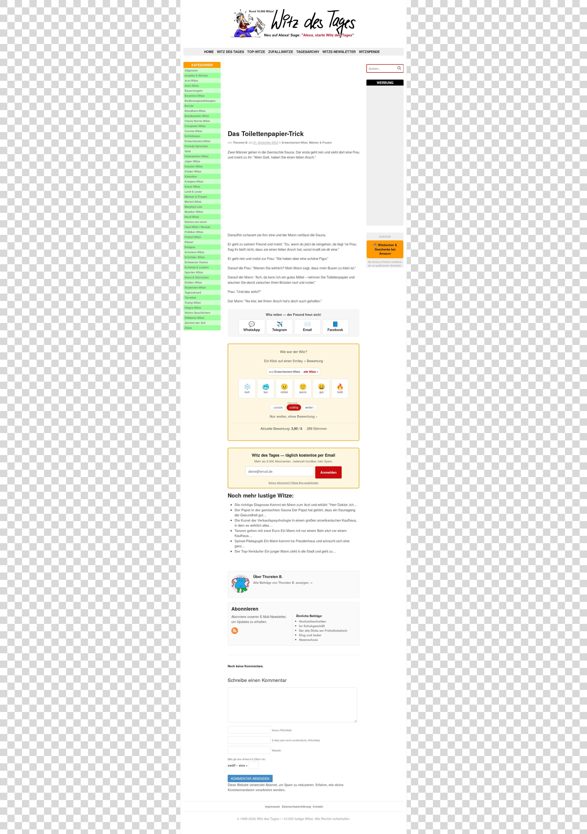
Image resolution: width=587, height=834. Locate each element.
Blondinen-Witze (195, 111)
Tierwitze (190, 297)
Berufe (189, 106)
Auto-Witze (192, 85)
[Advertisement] (294, 94)
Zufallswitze (280, 51)
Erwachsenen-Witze (295, 142)
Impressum (272, 806)
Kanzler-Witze (194, 166)
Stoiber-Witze (193, 282)
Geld (188, 151)
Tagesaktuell (193, 292)
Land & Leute (193, 191)
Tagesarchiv (307, 51)
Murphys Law (193, 207)
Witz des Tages (230, 51)
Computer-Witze (195, 126)
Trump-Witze (193, 302)
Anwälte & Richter (196, 75)
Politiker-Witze (194, 232)
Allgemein (191, 70)
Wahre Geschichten (197, 313)
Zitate (188, 328)
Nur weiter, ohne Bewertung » (293, 416)
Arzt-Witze (191, 80)
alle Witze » (311, 372)
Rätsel (189, 242)
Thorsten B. (240, 142)
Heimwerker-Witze (197, 156)
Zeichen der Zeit (195, 323)
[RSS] (235, 630)
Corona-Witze (193, 131)
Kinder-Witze (193, 171)
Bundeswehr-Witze (197, 116)
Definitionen (192, 136)
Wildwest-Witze (194, 318)
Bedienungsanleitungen (200, 101)
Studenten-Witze (195, 287)
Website (276, 750)
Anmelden (328, 472)
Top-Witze (256, 51)
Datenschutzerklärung (296, 806)
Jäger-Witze (192, 161)
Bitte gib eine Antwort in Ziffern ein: (247, 759)
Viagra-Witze (193, 308)
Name (282, 730)
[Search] (399, 68)
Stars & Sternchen (197, 277)
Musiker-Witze (194, 212)
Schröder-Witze (195, 257)
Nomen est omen (196, 222)
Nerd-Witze (192, 217)
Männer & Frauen (320, 142)
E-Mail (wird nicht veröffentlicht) (296, 740)
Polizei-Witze (193, 237)
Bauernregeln (193, 91)
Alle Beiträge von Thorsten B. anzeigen (283, 582)
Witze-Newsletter (339, 51)
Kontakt (318, 806)
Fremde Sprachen (196, 146)
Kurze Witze (192, 186)
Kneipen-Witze (194, 181)
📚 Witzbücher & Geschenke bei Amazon (385, 249)
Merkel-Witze (193, 202)
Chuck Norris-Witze (197, 121)
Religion (190, 247)
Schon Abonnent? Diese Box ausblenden (293, 482)
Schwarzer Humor (196, 262)
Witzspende (369, 51)
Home (209, 51)
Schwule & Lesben (197, 267)
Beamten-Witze (195, 96)
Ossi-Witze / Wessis (197, 227)
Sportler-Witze (194, 272)
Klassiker (191, 176)
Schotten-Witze (194, 252)
